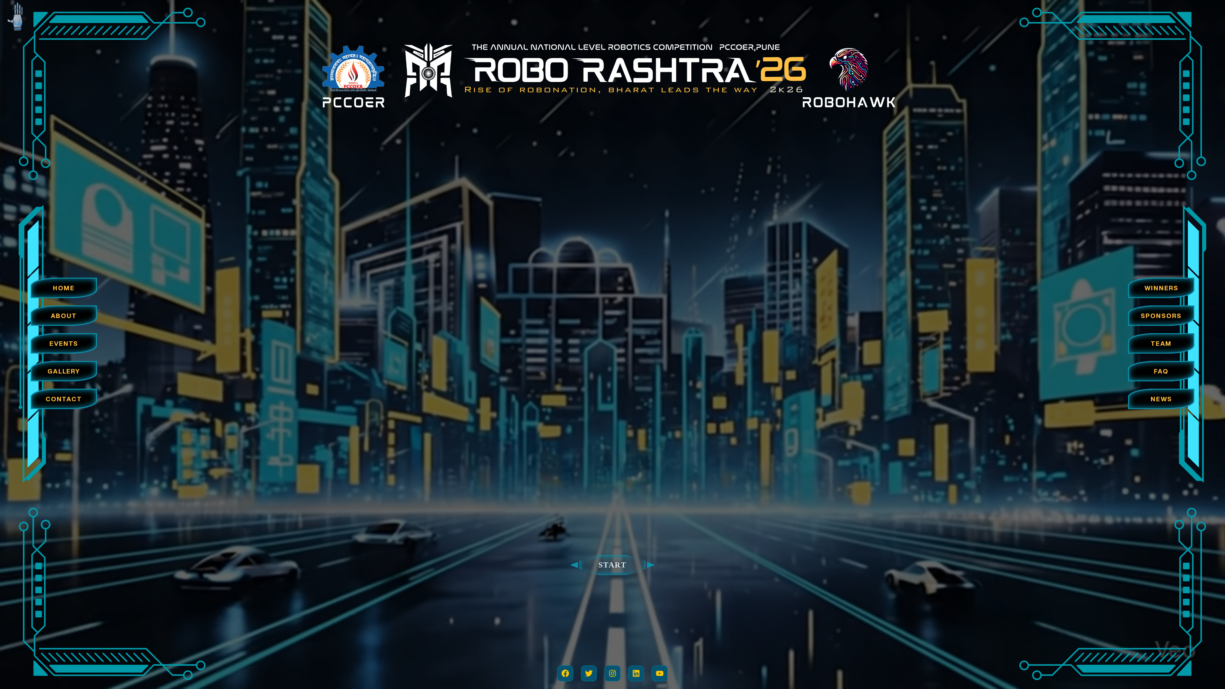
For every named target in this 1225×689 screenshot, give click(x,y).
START (612, 565)
